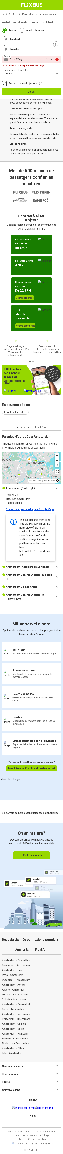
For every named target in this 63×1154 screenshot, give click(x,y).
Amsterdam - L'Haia (13, 1048)
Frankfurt (40, 427)
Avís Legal (44, 1135)
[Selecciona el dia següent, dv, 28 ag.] (51, 59)
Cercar (32, 91)
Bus (14, 14)
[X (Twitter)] (33, 1123)
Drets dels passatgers (26, 1135)
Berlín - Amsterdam (13, 1009)
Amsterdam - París (12, 970)
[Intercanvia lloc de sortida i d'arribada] (56, 44)
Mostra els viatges (25, 325)
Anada (12, 30)
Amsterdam (49, 14)
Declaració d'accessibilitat (32, 1139)
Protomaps (34, 480)
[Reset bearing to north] (57, 465)
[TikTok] (34, 1123)
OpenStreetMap (48, 480)
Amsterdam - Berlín (13, 1028)
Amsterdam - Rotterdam (16, 1014)
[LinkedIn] (32, 1123)
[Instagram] (31, 1123)
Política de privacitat (45, 1131)
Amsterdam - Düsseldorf (16, 1004)
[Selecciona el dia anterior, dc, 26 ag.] (46, 59)
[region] (31, 468)
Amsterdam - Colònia (14, 1023)
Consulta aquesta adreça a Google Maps (30, 509)
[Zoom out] (57, 460)
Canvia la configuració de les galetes (35, 1143)
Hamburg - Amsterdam (15, 994)
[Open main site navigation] (5, 5)
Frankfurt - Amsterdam (15, 1038)
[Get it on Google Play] (23, 1108)
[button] (31, 39)
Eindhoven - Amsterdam (15, 1043)
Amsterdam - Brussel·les (16, 960)
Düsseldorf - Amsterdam (16, 979)
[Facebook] (30, 1123)
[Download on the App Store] (44, 1108)
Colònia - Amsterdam (14, 999)
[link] (31, 875)
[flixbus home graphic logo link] (31, 5)
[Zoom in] (57, 455)
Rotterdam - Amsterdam (16, 1019)
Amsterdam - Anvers (13, 984)
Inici (4, 14)
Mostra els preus (25, 298)
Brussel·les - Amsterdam (16, 965)
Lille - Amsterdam (12, 1053)
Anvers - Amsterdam (13, 989)
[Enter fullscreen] (57, 471)
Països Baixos (29, 14)
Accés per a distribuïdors (20, 1131)
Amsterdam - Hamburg (15, 1033)
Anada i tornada (35, 30)
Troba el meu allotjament (23, 83)
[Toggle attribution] (57, 481)
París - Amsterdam (12, 975)
